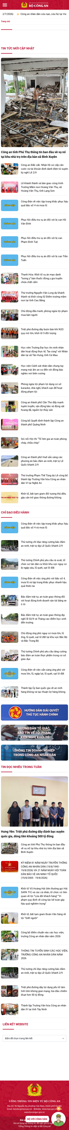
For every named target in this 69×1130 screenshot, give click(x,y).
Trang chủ (5, 21)
